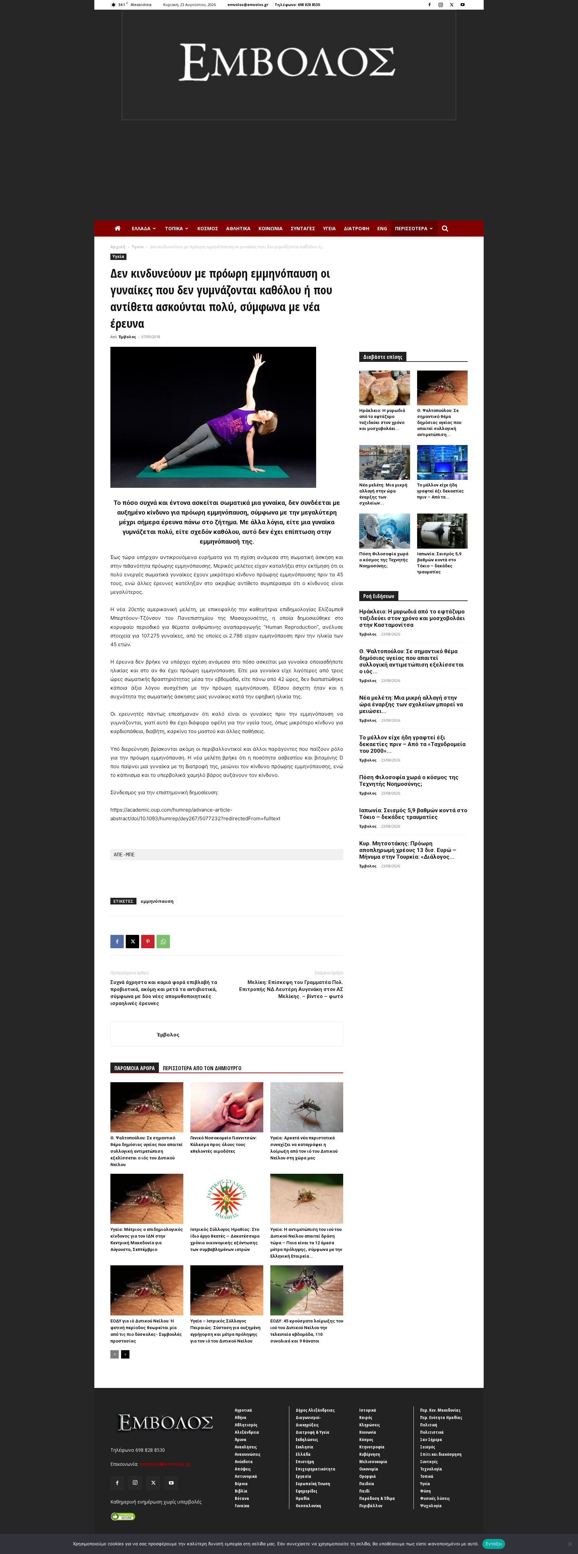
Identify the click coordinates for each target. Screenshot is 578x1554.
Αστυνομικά (246, 1476)
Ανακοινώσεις (248, 1454)
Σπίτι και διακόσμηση (441, 1454)
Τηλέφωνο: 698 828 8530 (297, 4)
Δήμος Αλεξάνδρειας (315, 1410)
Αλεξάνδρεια (247, 1432)
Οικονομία (368, 1469)
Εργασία (303, 1476)
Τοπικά (174, 228)
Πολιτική (428, 1425)
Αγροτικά (243, 1410)
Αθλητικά (238, 228)
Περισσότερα (411, 228)
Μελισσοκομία (373, 1461)
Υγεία (329, 228)
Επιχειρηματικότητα (315, 1469)
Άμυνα (241, 1439)
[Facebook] (429, 4)
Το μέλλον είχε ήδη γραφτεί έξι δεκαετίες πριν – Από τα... (440, 491)
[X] (452, 4)
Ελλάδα (141, 228)
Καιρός (365, 1417)
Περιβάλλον (370, 1506)
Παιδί (364, 1491)
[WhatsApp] (163, 941)
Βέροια (241, 1483)
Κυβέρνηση (369, 1454)
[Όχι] (569, 1544)
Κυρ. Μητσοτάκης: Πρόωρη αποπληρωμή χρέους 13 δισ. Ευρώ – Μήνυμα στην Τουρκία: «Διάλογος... (407, 850)
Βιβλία (241, 1491)
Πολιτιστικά (432, 1432)
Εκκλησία (304, 1447)
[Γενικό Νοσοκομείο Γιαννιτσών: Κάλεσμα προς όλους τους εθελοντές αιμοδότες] (226, 1107)
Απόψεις (243, 1469)
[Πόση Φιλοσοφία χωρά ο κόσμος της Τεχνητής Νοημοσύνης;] (384, 531)
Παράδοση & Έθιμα (377, 1498)
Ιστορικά (367, 1410)
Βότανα (242, 1498)
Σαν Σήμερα (431, 1439)
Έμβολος (127, 336)
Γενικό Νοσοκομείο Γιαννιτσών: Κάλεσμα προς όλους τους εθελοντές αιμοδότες (223, 1144)
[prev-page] (114, 1354)
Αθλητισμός (246, 1425)
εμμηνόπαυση (157, 901)
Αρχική (117, 247)
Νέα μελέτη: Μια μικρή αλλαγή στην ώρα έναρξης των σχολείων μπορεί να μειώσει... (411, 704)
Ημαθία (303, 1498)
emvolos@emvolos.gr (247, 4)
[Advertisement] (289, 170)
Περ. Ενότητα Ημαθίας (441, 1417)
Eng (382, 228)
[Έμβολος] (289, 65)
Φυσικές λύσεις (435, 1498)
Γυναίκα (242, 1506)
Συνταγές (303, 228)
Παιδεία (366, 1483)
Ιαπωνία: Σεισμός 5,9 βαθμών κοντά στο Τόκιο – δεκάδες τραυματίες (413, 813)
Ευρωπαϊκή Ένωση (313, 1483)
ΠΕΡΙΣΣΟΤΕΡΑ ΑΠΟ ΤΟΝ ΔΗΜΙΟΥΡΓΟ (202, 1068)
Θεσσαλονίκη (308, 1506)
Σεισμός (427, 1447)
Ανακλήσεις (246, 1447)
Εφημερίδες (306, 1491)
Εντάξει (494, 1543)
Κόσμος (207, 228)
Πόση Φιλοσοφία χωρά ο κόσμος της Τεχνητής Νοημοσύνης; (383, 559)
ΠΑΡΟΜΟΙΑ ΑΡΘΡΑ (134, 1068)
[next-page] (125, 1354)
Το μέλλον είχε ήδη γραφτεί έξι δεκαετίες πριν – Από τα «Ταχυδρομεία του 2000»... (412, 744)
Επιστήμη (305, 1461)
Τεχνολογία (431, 1469)
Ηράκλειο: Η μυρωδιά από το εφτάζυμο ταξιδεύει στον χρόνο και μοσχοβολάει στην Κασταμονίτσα (412, 618)
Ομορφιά (367, 1476)
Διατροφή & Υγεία (312, 1432)
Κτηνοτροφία (372, 1447)
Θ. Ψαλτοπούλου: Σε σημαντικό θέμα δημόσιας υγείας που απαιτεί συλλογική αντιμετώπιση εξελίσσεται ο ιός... (411, 661)
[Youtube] (463, 4)
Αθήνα (241, 1417)
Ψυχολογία (431, 1506)
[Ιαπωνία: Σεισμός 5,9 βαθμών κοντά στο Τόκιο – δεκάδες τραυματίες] (442, 531)
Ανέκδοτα (244, 1461)
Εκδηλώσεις (307, 1439)
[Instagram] (441, 4)
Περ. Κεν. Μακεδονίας (440, 1410)
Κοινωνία (271, 228)
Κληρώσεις (369, 1425)
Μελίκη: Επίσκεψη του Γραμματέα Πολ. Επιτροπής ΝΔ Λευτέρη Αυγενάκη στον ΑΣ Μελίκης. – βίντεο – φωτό (291, 989)
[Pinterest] (148, 941)
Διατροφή (356, 228)
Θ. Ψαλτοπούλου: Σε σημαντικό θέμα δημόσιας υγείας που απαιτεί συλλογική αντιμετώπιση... (439, 422)
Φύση (425, 1491)
